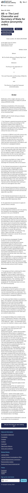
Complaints (4, 437)
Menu (24, 2)
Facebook (4, 470)
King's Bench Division (7, 31)
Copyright (4, 444)
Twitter (3, 473)
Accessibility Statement (7, 435)
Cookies (3, 442)
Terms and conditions (7, 448)
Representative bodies (7, 462)
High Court (18, 29)
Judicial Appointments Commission (10, 459)
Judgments (10, 5)
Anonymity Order (6, 34)
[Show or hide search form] (21, 2)
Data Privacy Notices (6, 446)
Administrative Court (7, 29)
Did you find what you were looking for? (14, 425)
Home (4, 5)
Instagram (3, 472)
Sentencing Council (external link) (10, 464)
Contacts (3, 439)
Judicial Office (5, 455)
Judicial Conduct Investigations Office (11, 457)
